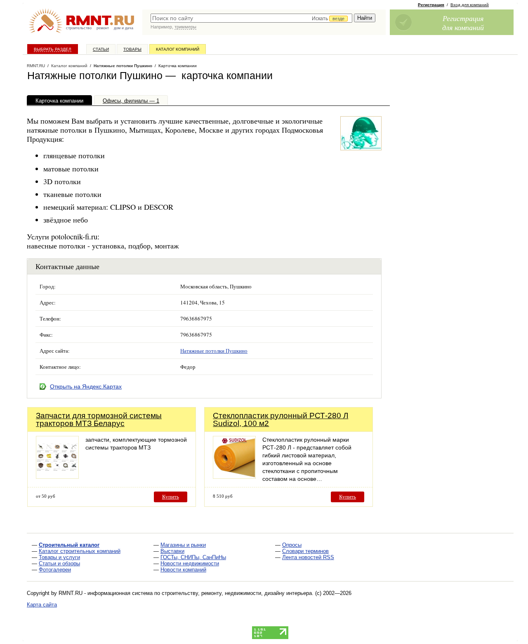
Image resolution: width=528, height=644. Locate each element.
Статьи (101, 49)
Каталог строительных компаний (79, 551)
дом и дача (123, 28)
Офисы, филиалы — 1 (131, 101)
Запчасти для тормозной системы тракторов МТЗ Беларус (99, 419)
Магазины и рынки (183, 545)
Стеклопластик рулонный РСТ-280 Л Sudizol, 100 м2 (280, 419)
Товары (132, 49)
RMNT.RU (36, 65)
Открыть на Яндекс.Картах (86, 386)
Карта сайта (42, 605)
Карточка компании (59, 101)
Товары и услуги (59, 557)
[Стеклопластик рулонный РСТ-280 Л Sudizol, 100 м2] (234, 476)
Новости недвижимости (189, 563)
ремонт (103, 28)
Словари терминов (305, 551)
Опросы (292, 545)
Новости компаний (183, 570)
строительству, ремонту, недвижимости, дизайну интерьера (237, 593)
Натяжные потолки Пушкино (123, 65)
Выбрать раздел (52, 49)
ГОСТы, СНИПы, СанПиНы (193, 557)
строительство (79, 28)
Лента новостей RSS (308, 557)
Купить (170, 497)
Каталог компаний (177, 49)
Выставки (172, 551)
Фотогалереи (55, 570)
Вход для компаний (469, 4)
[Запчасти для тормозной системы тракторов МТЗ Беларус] (57, 476)
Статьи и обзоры (59, 563)
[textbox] (251, 18)
